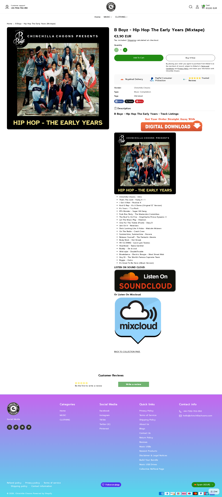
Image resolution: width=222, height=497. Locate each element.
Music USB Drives (148, 464)
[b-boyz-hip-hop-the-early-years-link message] (145, 280)
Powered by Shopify (42, 493)
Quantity (118, 45)
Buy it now (190, 58)
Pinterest (104, 428)
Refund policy (14, 482)
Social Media (108, 404)
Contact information (41, 486)
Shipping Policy (147, 419)
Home (9, 23)
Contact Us (145, 433)
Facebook (104, 410)
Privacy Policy (146, 410)
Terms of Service (148, 415)
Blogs (142, 428)
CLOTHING (120, 16)
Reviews (143, 442)
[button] (190, 6)
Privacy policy (32, 482)
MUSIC (107, 16)
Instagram (105, 415)
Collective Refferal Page (151, 469)
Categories (67, 404)
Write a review (133, 384)
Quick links (147, 404)
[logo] (13, 408)
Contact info (188, 404)
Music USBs (145, 446)
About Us (144, 424)
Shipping (132, 40)
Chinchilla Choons (23, 493)
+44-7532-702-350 (19, 8)
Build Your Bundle (148, 460)
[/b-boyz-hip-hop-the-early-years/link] (137, 320)
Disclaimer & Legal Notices (153, 455)
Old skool (138, 96)
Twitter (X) (105, 424)
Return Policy (146, 437)
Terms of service (52, 482)
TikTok (103, 419)
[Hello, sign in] (197, 7)
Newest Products (148, 451)
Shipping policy (19, 486)
